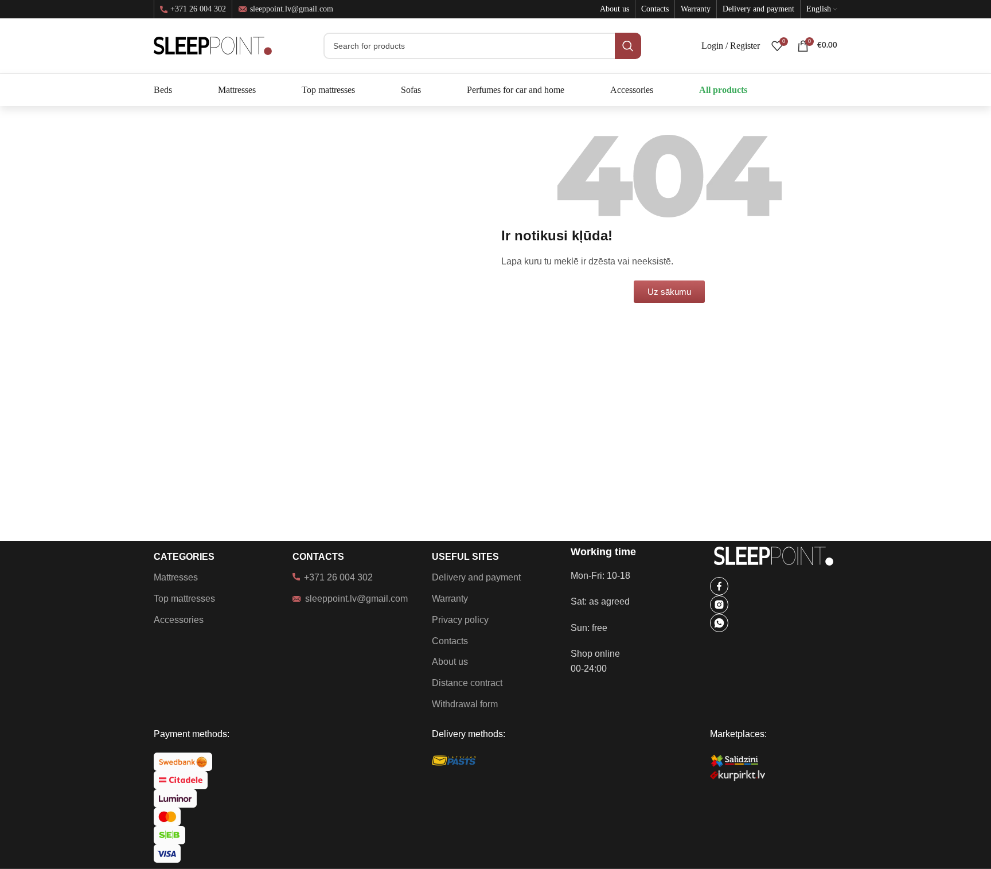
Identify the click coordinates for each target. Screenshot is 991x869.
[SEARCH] (628, 46)
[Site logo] (213, 45)
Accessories (179, 620)
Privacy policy (460, 620)
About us (450, 662)
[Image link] (719, 585)
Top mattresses (184, 598)
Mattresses (176, 577)
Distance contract (467, 683)
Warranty (450, 598)
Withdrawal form (465, 704)
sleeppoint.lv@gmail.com (291, 9)
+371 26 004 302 (198, 9)
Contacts (450, 641)
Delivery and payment (476, 577)
